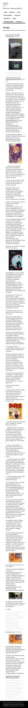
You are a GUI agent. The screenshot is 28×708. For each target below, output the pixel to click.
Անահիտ (9, 613)
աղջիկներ (22, 612)
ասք (8, 680)
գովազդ (19, 618)
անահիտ (9, 688)
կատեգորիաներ (9, 21)
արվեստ (20, 688)
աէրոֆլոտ (21, 687)
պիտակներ (19, 21)
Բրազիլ (16, 72)
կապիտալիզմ (10, 623)
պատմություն (10, 685)
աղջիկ (16, 612)
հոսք (5, 12)
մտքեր (8, 628)
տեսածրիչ (7, 18)
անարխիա (15, 613)
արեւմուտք (9, 615)
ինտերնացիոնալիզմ (12, 621)
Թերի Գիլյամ (10, 620)
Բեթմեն (8, 618)
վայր (14, 18)
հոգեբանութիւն (11, 626)
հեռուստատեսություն (13, 683)
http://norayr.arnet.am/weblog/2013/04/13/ (15, 649)
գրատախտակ (10, 74)
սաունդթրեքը (10, 120)
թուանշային (8, 15)
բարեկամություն (16, 693)
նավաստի (9, 687)
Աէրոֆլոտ (10, 612)
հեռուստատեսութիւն (12, 625)
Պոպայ (18, 685)
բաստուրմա (10, 616)
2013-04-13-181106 (10, 632)
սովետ (15, 629)
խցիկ (19, 12)
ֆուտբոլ (18, 75)
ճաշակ (19, 626)
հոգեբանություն (11, 698)
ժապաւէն (12, 12)
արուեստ (17, 615)
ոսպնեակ (17, 15)
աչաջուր (10, 72)
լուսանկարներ (10, 75)
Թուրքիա (19, 74)
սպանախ (21, 629)
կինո (17, 623)
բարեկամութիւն (20, 616)
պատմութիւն (15, 628)
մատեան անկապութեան (12, 8)
